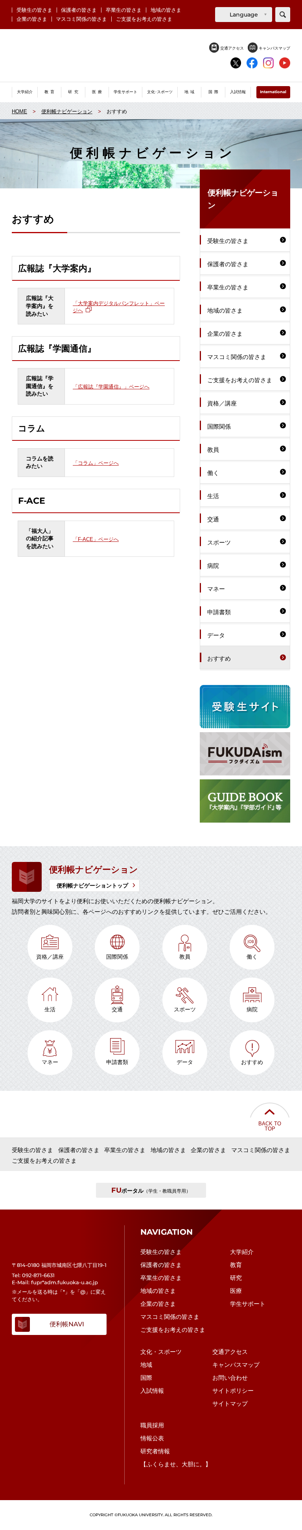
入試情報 (152, 1390)
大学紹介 (242, 1252)
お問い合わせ (230, 1377)
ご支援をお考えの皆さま (144, 19)
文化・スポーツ (161, 1351)
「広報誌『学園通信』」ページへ (111, 385)
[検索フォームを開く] (282, 14)
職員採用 (152, 1425)
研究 (236, 1277)
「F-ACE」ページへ (96, 538)
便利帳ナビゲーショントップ (92, 885)
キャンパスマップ (274, 48)
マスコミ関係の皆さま (81, 19)
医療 (236, 1290)
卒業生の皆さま (124, 10)
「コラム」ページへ (96, 462)
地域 (146, 1364)
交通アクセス (231, 48)
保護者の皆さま (79, 10)
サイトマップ (230, 1403)
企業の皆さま (32, 19)
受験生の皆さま (34, 10)
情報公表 (152, 1438)
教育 (236, 1265)
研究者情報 (155, 1451)
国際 (146, 1377)
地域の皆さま (166, 10)
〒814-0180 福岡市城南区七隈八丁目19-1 (59, 1265)
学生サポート (247, 1303)
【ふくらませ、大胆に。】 (175, 1464)
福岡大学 (151, 55)
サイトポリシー (233, 1390)
